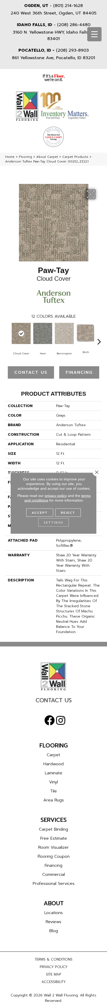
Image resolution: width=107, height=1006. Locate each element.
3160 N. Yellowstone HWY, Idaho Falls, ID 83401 (54, 35)
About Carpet (47, 156)
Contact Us (31, 372)
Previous (8, 333)
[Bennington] (64, 333)
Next (99, 333)
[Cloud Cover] (21, 333)
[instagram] (60, 720)
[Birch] (86, 333)
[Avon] (43, 333)
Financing (79, 372)
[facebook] (49, 720)
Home (10, 156)
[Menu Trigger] (94, 34)
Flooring (25, 156)
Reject (68, 512)
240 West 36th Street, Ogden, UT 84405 (53, 13)
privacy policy (56, 495)
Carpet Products (75, 156)
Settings (53, 522)
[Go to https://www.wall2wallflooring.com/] (53, 676)
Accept (40, 512)
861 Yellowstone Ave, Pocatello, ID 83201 (53, 58)
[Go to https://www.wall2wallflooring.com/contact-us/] (53, 701)
